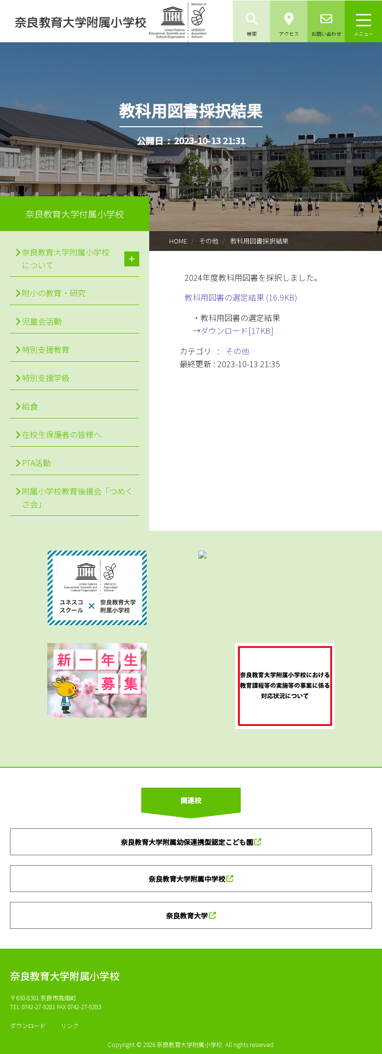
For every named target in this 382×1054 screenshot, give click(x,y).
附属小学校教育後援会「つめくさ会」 (77, 497)
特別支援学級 (46, 378)
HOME (178, 240)
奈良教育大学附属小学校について (65, 258)
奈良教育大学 (187, 915)
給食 (30, 406)
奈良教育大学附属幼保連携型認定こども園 (187, 842)
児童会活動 (42, 321)
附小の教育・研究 (54, 293)
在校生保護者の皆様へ (61, 434)
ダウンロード (28, 1025)
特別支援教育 (46, 349)
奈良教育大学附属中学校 (187, 879)
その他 (208, 240)
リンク (70, 1025)
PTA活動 (36, 463)
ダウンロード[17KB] (237, 330)
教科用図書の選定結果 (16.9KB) (241, 297)
